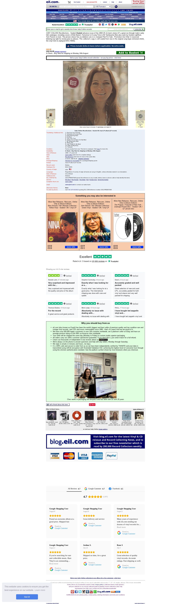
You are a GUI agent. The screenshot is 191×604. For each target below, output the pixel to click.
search (88, 584)
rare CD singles (109, 14)
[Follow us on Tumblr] (112, 25)
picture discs (109, 16)
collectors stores (98, 18)
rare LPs (80, 14)
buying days (64, 18)
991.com (88, 588)
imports (54, 16)
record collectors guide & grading (94, 586)
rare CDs (61, 14)
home (69, 584)
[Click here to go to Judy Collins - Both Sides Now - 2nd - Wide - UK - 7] (76, 419)
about (120, 2)
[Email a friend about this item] (58, 405)
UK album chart (94, 12)
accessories (81, 584)
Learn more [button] (40, 590)
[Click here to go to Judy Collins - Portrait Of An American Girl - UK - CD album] (139, 419)
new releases (54, 12)
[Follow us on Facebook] (103, 25)
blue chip (52, 14)
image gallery (99, 584)
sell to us (53, 18)
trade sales (84, 18)
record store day (133, 12)
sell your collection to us (76, 586)
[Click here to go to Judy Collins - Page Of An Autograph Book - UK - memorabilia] (126, 419)
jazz (84, 16)
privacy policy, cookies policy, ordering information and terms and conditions (102, 595)
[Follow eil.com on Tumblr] (87, 592)
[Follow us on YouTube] (116, 25)
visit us (75, 18)
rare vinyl (71, 14)
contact (105, 2)
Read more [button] (121, 527)
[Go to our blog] (135, 25)
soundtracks (75, 16)
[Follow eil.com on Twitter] (80, 592)
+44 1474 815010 (73, 189)
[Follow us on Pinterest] (100, 25)
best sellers (114, 12)
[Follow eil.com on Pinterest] (72, 592)
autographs (122, 16)
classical (91, 16)
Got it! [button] (27, 597)
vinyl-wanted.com (80, 588)
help (113, 2)
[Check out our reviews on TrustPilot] (103, 340)
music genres (119, 584)
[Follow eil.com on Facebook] (76, 592)
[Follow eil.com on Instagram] (83, 592)
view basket (77, 2)
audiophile (64, 16)
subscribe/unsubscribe (109, 588)
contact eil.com (97, 588)
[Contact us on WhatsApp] (119, 25)
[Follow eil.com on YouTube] (91, 592)
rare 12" (97, 14)
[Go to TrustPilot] (72, 25)
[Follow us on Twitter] (106, 25)
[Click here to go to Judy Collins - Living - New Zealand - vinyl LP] (51, 419)
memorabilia (134, 16)
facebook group (129, 18)
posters (140, 14)
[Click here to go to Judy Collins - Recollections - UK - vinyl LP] (101, 419)
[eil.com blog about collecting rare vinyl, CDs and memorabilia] (95, 448)
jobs (140, 18)
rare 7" (89, 14)
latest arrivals (73, 12)
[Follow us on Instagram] (109, 25)
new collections (114, 18)
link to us (74, 584)
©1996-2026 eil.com (72, 595)
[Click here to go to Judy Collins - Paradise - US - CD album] (64, 419)
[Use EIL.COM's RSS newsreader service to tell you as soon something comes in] (115, 592)
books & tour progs (126, 14)
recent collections (110, 586)
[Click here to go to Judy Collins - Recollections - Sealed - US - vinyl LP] (114, 419)
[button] (131, 456)
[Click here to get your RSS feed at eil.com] (123, 25)
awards (99, 16)
